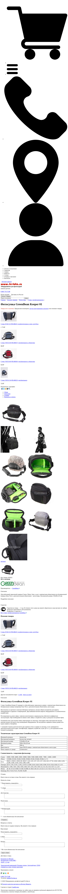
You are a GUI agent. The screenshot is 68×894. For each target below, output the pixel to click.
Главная (3, 300)
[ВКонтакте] (2, 389)
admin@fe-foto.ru (12, 878)
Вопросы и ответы (9, 397)
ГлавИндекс (15, 887)
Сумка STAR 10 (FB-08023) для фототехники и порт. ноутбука (19, 324)
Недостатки (4, 801)
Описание (7, 394)
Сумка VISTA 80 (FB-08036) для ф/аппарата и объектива (18, 361)
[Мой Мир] (7, 389)
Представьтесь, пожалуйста (9, 783)
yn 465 (20, 694)
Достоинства (4, 793)
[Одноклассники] (6, 389)
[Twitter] (4, 389)
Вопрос (3, 841)
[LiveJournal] (9, 389)
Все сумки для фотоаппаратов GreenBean (13, 613)
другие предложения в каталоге (39, 308)
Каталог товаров (12, 300)
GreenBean (15, 588)
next (4, 561)
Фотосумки (22, 300)
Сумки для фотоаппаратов (36, 300)
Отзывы (6, 395)
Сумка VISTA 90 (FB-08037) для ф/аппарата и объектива (18, 343)
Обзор (6, 392)
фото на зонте (27, 694)
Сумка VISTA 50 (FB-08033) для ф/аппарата (14, 380)
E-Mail (3, 788)
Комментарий (5, 808)
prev (2, 561)
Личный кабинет (7, 281)
